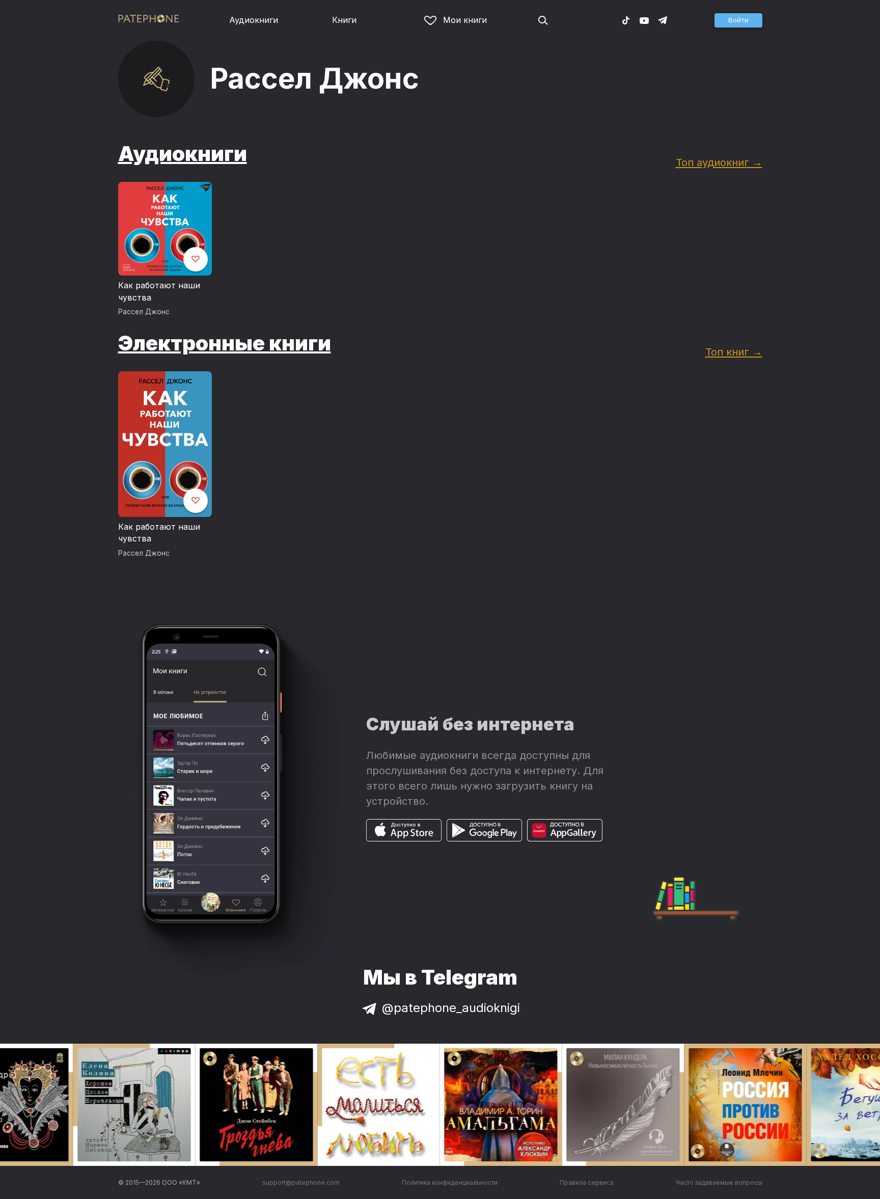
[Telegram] (662, 20)
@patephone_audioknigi (451, 1007)
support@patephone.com (301, 1182)
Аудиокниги (253, 20)
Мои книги (465, 20)
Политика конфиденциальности (450, 1182)
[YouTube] (644, 20)
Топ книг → (733, 351)
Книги (344, 20)
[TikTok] (626, 20)
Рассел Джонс (144, 312)
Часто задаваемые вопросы (719, 1182)
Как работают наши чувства (159, 291)
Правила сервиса (587, 1182)
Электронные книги (224, 343)
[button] (738, 20)
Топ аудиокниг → (719, 162)
